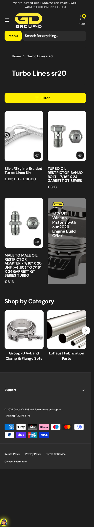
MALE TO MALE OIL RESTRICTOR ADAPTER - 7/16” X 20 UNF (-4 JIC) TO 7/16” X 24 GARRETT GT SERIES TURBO (23, 265)
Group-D (19, 409)
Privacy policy (33, 454)
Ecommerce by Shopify (48, 409)
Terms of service (55, 454)
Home (16, 56)
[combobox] (54, 36)
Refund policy (12, 454)
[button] (7, 20)
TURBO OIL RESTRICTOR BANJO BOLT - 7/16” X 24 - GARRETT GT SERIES (65, 174)
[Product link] (24, 136)
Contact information (16, 461)
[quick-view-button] (37, 155)
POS (27, 409)
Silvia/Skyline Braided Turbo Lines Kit (23, 170)
